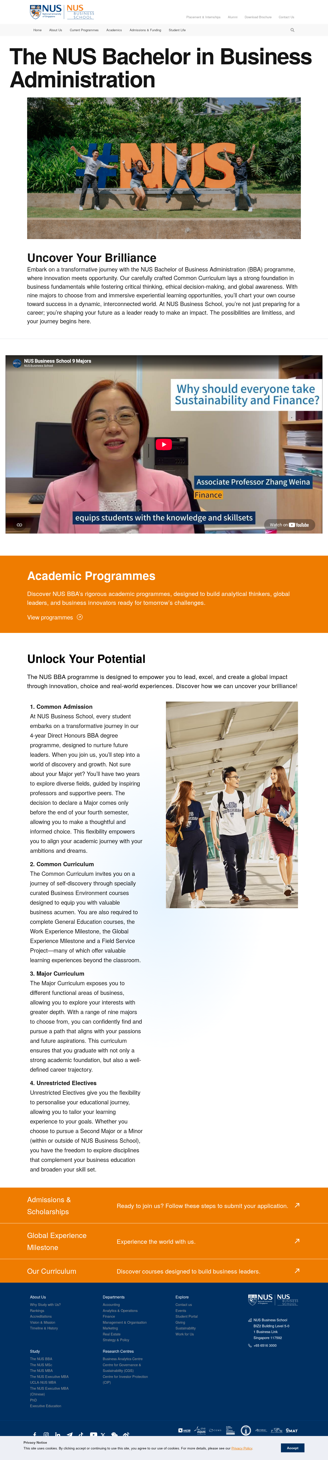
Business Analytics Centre (123, 1358)
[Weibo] (125, 1434)
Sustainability (186, 1327)
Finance (109, 1316)
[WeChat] (114, 1434)
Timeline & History (44, 1327)
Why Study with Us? (45, 1304)
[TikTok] (80, 1434)
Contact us (184, 1304)
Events (181, 1310)
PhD (33, 1399)
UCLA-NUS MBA (43, 1382)
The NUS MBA (41, 1370)
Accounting (111, 1304)
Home (37, 30)
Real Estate (112, 1333)
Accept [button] (292, 1448)
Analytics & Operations (120, 1310)
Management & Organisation (125, 1322)
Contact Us (286, 17)
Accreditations (41, 1316)
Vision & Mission (42, 1322)
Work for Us (185, 1333)
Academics (114, 30)
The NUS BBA (41, 1358)
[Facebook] (34, 1434)
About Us (55, 30)
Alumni (232, 17)
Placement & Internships (203, 17)
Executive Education (45, 1405)
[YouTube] (92, 1434)
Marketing (110, 1327)
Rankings (37, 1310)
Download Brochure (258, 17)
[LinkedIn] (57, 1434)
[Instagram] (46, 1434)
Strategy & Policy (116, 1339)
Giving (180, 1322)
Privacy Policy (241, 1448)
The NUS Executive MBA (49, 1376)
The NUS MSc (41, 1364)
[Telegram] (69, 1434)
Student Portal (187, 1316)
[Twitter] (103, 1434)
